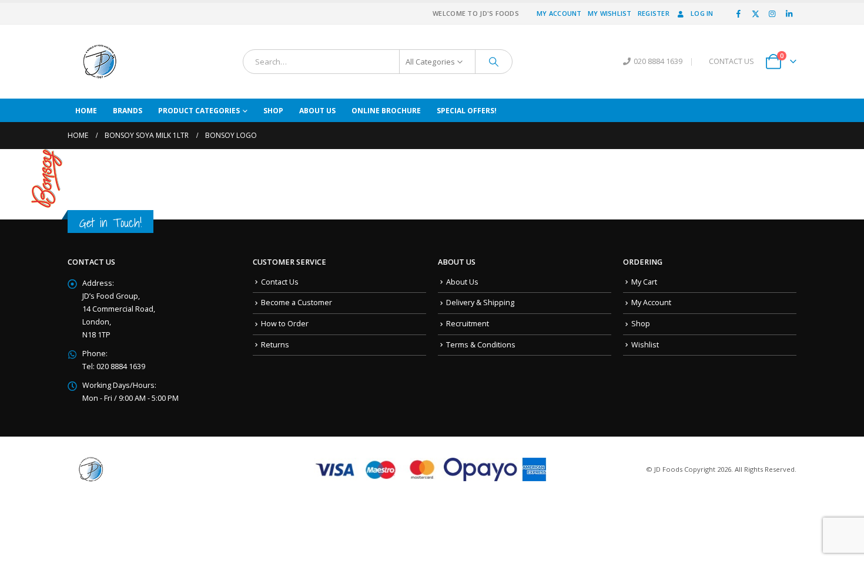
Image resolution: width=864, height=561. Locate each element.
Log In (702, 13)
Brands (127, 111)
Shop (273, 111)
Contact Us (280, 282)
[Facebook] (738, 13)
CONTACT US (731, 61)
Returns (275, 345)
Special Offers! (467, 111)
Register (653, 13)
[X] (755, 13)
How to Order (285, 324)
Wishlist (645, 345)
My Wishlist (610, 13)
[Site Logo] (100, 61)
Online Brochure (386, 111)
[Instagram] (772, 13)
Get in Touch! (110, 222)
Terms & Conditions (480, 345)
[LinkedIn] (788, 13)
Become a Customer (296, 302)
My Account (559, 13)
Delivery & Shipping (480, 302)
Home (86, 111)
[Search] (493, 61)
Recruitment (467, 324)
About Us (317, 111)
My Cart (644, 282)
